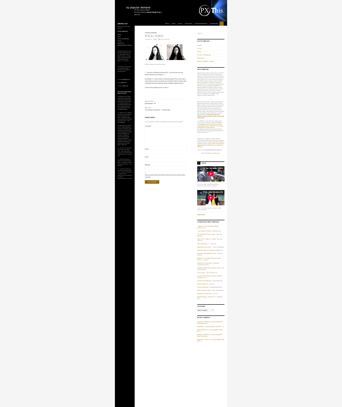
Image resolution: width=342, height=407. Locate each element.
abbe (156, 39)
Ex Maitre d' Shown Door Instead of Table (208, 268)
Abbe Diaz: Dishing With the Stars (206, 253)
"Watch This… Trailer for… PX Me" (206, 239)
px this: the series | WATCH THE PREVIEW (207, 184)
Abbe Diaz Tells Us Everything (205, 250)
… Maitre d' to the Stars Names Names (207, 226)
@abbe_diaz (125, 86)
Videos (203, 163)
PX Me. (199, 51)
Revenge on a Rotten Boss (204, 293)
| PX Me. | (174, 23)
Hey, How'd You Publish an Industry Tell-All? (209, 276)
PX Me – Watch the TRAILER (204, 208)
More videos (201, 214)
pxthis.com (216, 153)
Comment (148, 126)
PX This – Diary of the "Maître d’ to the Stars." (210, 81)
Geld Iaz (199, 45)
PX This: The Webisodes (204, 55)
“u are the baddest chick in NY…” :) (214, 326)
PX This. (199, 48)
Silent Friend (200, 58)
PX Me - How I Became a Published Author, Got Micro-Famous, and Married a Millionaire (210, 145)
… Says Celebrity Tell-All (204, 231)
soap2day (200, 321)
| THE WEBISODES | (214, 23)
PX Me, (220, 122)
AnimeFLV (200, 326)
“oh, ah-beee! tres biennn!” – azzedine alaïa (157, 109)
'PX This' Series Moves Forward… (206, 234)
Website (147, 165)
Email (146, 157)
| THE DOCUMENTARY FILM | (201, 23)
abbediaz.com (123, 24)
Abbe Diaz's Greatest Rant (204, 263)
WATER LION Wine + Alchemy (205, 61)
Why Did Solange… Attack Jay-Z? (206, 296)
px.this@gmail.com (125, 79)
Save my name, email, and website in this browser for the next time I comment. (165, 176)
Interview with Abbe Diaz (204, 280)
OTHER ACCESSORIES (151, 32)
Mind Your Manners (202, 284)
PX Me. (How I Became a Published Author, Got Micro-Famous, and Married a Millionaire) (210, 116)
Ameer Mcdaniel (201, 329)
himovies (199, 334)
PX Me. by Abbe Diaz (203, 287)
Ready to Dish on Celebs (204, 290)
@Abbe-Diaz (124, 82)
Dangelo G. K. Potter (203, 339)
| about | (167, 23)
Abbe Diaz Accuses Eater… (204, 247)
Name (147, 149)
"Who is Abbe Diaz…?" (203, 244)
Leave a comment (165, 39)
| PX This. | (180, 23)
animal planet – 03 (150, 102)
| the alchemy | (188, 23)
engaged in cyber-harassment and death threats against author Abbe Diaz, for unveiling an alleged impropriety (210, 125)
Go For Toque (201, 272)
